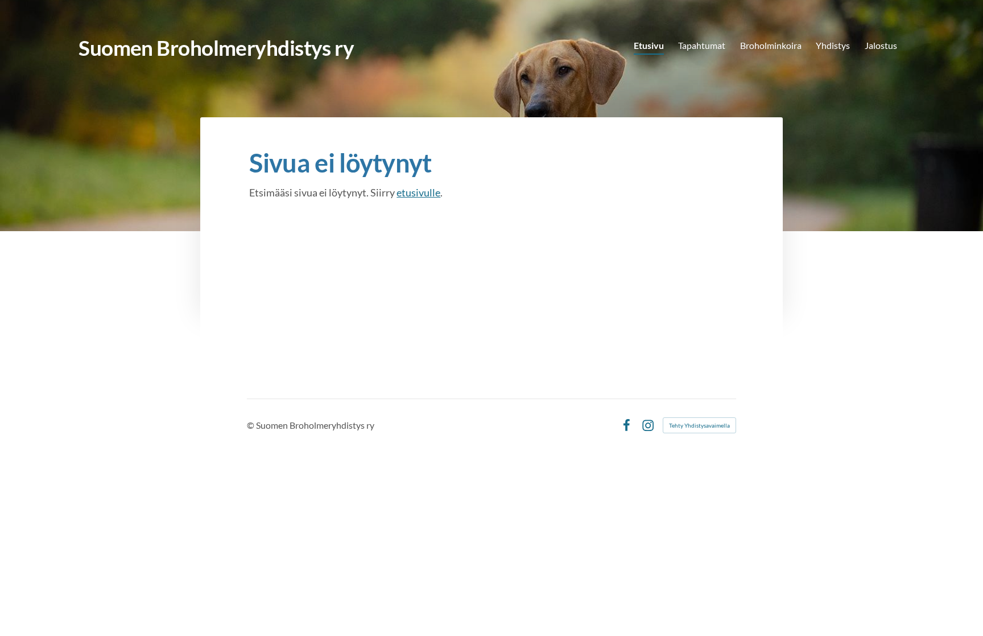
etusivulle (418, 192)
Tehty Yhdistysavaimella (699, 425)
